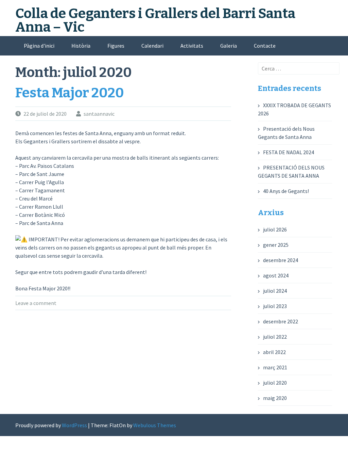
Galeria (228, 45)
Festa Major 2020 (69, 93)
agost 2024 (276, 275)
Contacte (265, 45)
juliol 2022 (275, 336)
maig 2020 (275, 398)
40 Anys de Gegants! (286, 191)
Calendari (152, 45)
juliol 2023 (275, 306)
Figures (115, 45)
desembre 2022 (280, 321)
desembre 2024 (280, 260)
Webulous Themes (154, 425)
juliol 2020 (275, 382)
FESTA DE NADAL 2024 (288, 152)
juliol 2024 (275, 290)
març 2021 (275, 367)
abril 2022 (274, 352)
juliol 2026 (275, 229)
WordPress (74, 425)
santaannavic (99, 113)
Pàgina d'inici (39, 45)
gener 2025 (276, 244)
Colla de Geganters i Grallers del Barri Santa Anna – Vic (155, 20)
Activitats (191, 45)
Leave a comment (35, 303)
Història (80, 45)
